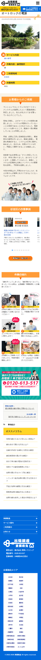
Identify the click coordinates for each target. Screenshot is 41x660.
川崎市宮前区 (10, 647)
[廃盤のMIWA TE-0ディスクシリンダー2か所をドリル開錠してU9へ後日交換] (8, 225)
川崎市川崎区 (21, 636)
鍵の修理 (7, 58)
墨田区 (21, 603)
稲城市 (21, 581)
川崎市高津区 (21, 639)
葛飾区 (10, 588)
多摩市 (21, 610)
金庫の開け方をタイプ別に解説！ (19, 473)
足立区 (10, 577)
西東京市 (10, 621)
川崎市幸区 (10, 639)
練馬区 (21, 621)
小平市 (10, 595)
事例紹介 (11, 425)
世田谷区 (10, 606)
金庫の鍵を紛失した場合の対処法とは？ (21, 497)
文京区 (21, 625)
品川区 (21, 595)
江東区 (10, 592)
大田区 (21, 584)
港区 (21, 628)
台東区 (21, 606)
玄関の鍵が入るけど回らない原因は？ (20, 439)
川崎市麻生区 (10, 636)
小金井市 (21, 592)
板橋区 (10, 581)
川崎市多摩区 (10, 643)
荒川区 (21, 577)
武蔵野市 (10, 632)
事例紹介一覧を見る (20, 258)
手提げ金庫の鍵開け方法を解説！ (19, 486)
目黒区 (21, 632)
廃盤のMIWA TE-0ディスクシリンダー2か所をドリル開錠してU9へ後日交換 (16, 232)
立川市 (10, 610)
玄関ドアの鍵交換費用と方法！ (18, 467)
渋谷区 (10, 599)
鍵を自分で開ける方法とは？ (17, 444)
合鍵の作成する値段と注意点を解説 (20, 450)
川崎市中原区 (21, 643)
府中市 (10, 625)
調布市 (10, 614)
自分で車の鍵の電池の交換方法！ (19, 461)
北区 (21, 588)
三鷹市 (10, 628)
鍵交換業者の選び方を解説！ (17, 456)
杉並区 (6, 77)
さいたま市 (21, 647)
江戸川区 (10, 584)
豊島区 (10, 617)
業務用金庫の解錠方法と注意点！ (19, 492)
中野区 (21, 617)
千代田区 (21, 614)
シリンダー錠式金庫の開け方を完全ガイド (21, 479)
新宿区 (21, 599)
